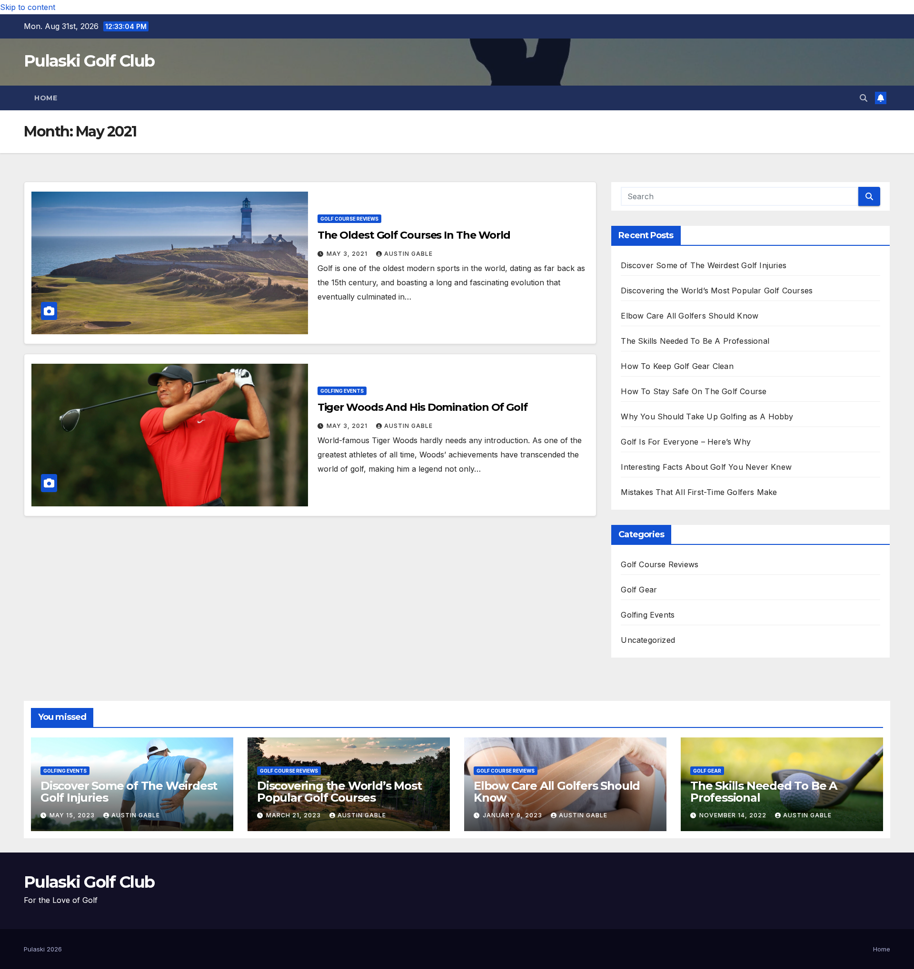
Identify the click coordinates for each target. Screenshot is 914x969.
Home (45, 98)
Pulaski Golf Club (89, 61)
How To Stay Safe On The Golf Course (693, 391)
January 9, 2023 (513, 815)
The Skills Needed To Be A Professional (695, 341)
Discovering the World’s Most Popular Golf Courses (717, 290)
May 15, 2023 (73, 815)
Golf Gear (639, 589)
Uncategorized (648, 640)
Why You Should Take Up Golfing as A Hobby (707, 416)
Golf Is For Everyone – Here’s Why (686, 441)
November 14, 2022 (733, 815)
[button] (863, 98)
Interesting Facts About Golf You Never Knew (706, 467)
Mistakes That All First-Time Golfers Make (699, 492)
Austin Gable (408, 253)
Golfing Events (342, 391)
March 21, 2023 (294, 815)
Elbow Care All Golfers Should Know (689, 315)
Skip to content (27, 7)
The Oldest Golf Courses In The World (414, 235)
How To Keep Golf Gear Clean (677, 366)
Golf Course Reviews (349, 219)
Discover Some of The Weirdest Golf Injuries (703, 265)
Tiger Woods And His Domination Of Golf (422, 407)
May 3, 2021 (348, 253)
